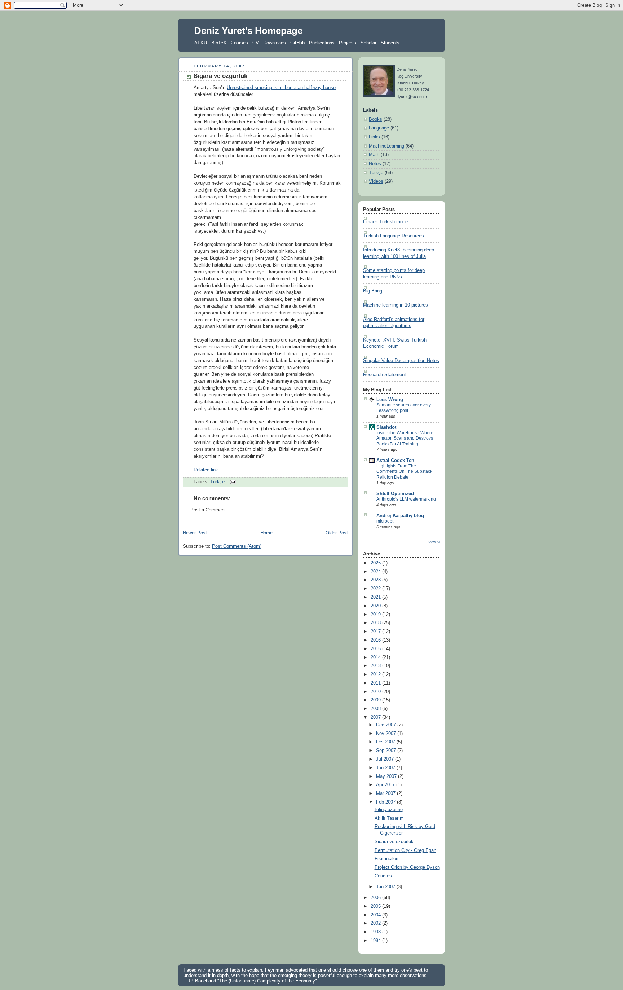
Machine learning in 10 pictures (395, 305)
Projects (347, 42)
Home (266, 533)
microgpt (384, 521)
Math (374, 154)
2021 (376, 597)
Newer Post (195, 533)
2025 (376, 563)
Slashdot (386, 427)
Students (390, 42)
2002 (376, 923)
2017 (376, 631)
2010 (376, 691)
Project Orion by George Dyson (407, 867)
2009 (376, 700)
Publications (322, 42)
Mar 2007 (386, 793)
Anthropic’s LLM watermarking (406, 499)
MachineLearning (386, 146)
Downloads (274, 42)
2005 (376, 906)
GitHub (297, 42)
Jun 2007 (386, 767)
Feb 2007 (386, 802)
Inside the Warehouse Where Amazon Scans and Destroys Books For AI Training (404, 438)
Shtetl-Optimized (395, 493)
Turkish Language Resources (393, 235)
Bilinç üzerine (389, 809)
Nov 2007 (386, 733)
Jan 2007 (386, 886)
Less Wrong (389, 399)
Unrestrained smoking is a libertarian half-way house (281, 87)
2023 (376, 579)
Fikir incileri (386, 858)
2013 (376, 665)
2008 (376, 708)
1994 (376, 940)
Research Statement (384, 374)
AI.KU (200, 42)
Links (374, 137)
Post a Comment (208, 509)
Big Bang (372, 291)
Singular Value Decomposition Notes (401, 360)
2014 (376, 657)
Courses (239, 42)
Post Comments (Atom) (236, 546)
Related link (206, 469)
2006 (376, 897)
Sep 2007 (386, 750)
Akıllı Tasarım (389, 818)
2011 (376, 683)
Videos (376, 181)
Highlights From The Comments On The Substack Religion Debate (404, 471)
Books (375, 119)
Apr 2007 (386, 784)
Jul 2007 (385, 759)
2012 (376, 674)
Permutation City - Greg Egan (405, 850)
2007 (376, 717)
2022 (376, 588)
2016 (376, 640)
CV (255, 42)
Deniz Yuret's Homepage (248, 30)
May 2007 (387, 776)
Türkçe (217, 481)
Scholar (368, 42)
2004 (376, 915)
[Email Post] (232, 481)
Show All (434, 542)
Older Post (337, 533)
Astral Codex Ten (395, 460)
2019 (376, 614)
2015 (376, 648)
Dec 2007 (386, 724)
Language (379, 128)
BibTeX (218, 42)
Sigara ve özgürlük (220, 75)
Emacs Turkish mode (385, 221)
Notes (375, 163)
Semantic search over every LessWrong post (403, 407)
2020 (376, 605)
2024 (376, 571)
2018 (376, 622)
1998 (376, 931)
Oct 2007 (386, 741)
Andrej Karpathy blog (400, 515)
